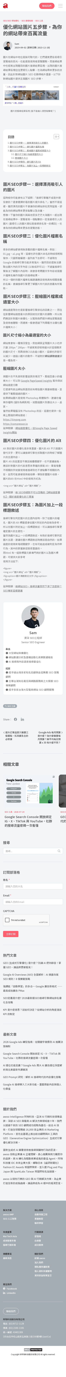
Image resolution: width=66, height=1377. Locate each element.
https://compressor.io (15, 424)
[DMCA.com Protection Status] (33, 1350)
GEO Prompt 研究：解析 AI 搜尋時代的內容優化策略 (32, 1077)
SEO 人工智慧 (9, 1218)
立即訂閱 (10, 934)
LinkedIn (11, 1292)
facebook (15, 719)
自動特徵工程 (41, 1214)
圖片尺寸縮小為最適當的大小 (29, 154)
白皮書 (38, 1240)
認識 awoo (40, 1258)
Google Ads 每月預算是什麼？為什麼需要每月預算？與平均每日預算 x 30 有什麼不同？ (49, 737)
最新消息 (7, 1258)
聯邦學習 (39, 1223)
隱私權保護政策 (42, 1266)
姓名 (6, 880)
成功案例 (39, 1244)
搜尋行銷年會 (9, 1244)
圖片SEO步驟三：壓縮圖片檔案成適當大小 (30, 150)
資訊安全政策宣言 (43, 1275)
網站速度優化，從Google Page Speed (36, 428)
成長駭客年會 (9, 1240)
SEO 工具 (39, 20)
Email (7, 895)
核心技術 (39, 1210)
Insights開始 (10, 432)
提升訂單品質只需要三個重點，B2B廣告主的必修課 (16, 736)
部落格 (38, 1236)
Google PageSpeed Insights (36, 380)
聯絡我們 (46, 5)
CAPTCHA (8, 911)
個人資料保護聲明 (43, 1271)
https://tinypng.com (14, 419)
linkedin (22, 719)
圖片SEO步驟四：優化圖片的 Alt (25, 161)
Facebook (12, 1288)
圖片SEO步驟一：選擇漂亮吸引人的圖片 (29, 142)
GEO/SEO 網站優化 (11, 20)
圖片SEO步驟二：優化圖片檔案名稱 (27, 146)
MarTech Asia (10, 1236)
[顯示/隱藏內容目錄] (54, 136)
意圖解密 (39, 1218)
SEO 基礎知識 (27, 20)
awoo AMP (8, 1214)
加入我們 (39, 1262)
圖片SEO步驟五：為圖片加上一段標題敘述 (30, 165)
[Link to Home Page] (5, 6)
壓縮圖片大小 (21, 157)
